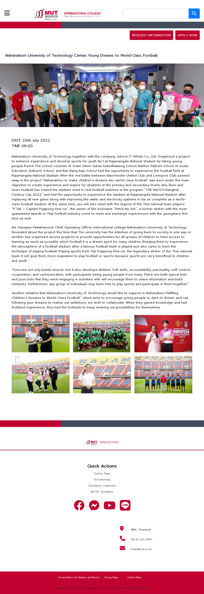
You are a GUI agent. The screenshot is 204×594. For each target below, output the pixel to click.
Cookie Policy (134, 577)
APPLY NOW (187, 35)
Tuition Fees (102, 473)
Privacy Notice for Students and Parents (79, 577)
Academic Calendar (102, 486)
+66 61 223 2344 (140, 539)
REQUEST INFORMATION (151, 35)
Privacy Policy (111, 577)
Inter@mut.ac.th (141, 549)
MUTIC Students (102, 492)
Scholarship (102, 480)
